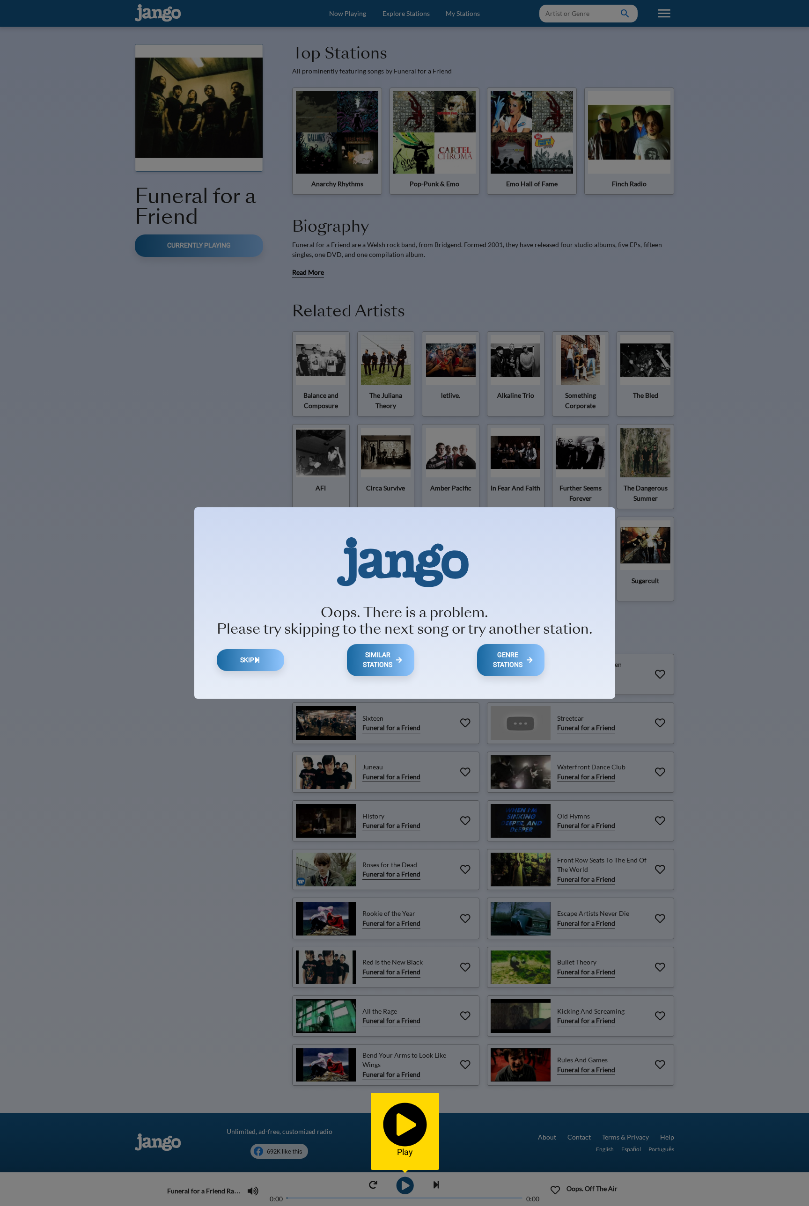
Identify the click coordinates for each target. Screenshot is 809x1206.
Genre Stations (507, 660)
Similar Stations (377, 660)
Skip (247, 660)
